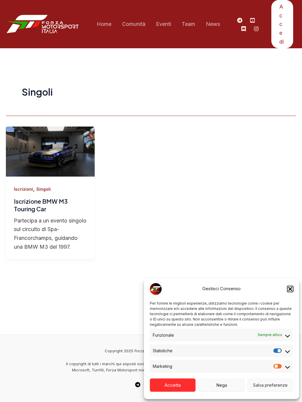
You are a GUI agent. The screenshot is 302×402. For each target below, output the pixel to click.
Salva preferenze (270, 385)
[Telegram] (239, 20)
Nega (221, 385)
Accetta (173, 385)
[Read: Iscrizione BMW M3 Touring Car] (50, 151)
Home (104, 24)
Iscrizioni (23, 189)
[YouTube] (252, 20)
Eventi (163, 24)
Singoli (43, 189)
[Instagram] (256, 28)
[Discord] (243, 28)
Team (188, 24)
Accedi (281, 24)
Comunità (133, 24)
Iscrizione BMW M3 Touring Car (41, 204)
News (213, 24)
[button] (290, 289)
